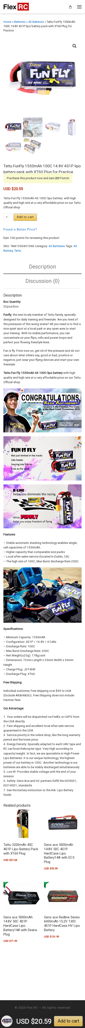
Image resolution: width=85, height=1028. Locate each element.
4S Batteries (36, 21)
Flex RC (32, 1007)
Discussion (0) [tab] (42, 281)
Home (7, 21)
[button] (74, 46)
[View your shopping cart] (70, 6)
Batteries (20, 21)
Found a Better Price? (20, 229)
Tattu (17, 250)
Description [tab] (42, 266)
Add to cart (25, 217)
